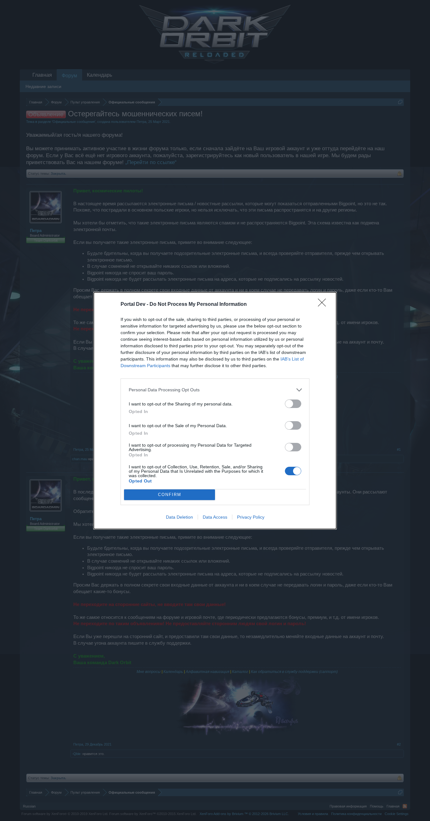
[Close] (324, 305)
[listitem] (215, 390)
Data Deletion (179, 517)
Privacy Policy (250, 517)
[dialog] (215, 410)
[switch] (293, 403)
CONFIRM (169, 494)
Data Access (215, 517)
